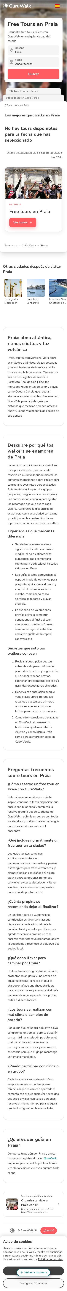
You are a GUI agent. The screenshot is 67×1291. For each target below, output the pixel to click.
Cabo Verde (29, 245)
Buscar (33, 74)
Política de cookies (50, 1259)
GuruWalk (50, 1158)
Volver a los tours (36, 1272)
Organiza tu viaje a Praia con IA (34, 1202)
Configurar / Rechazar (33, 1283)
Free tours (11, 245)
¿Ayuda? (48, 1230)
